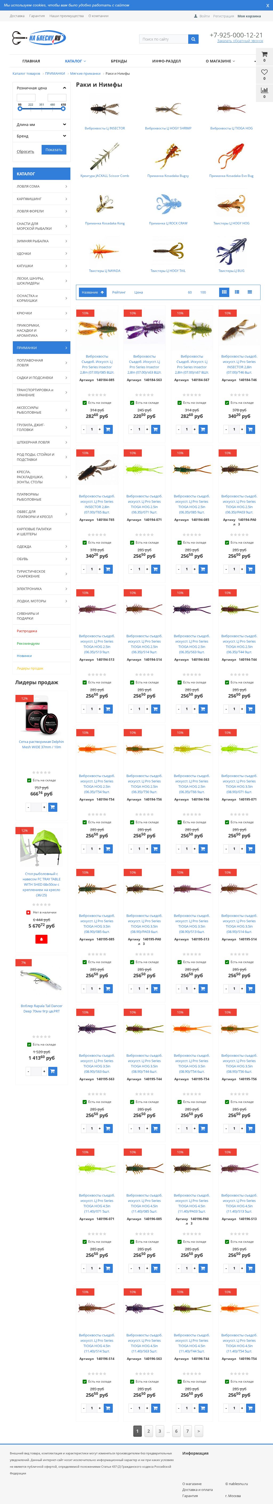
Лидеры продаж (30, 668)
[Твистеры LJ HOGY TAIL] (168, 251)
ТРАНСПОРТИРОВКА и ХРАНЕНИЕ (35, 392)
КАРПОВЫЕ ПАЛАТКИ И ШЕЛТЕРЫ (34, 531)
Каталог (73, 61)
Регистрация (223, 16)
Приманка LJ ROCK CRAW (168, 223)
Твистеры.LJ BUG (231, 270)
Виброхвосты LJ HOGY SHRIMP (168, 128)
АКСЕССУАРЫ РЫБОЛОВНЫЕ (29, 410)
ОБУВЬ (22, 558)
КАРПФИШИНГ (29, 198)
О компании (99, 15)
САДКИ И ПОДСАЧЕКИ (35, 377)
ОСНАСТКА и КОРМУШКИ (27, 298)
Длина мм (26, 124)
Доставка (17, 15)
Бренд (22, 135)
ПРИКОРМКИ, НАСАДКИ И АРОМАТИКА (28, 330)
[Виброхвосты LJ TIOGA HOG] (231, 109)
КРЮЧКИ (24, 313)
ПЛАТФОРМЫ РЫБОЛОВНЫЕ (29, 497)
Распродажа (27, 630)
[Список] (237, 292)
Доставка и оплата (197, 1489)
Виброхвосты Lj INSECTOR (105, 128)
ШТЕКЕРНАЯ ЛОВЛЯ (33, 442)
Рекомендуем (28, 643)
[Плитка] (224, 292)
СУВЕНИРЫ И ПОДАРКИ (28, 616)
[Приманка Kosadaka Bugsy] (168, 156)
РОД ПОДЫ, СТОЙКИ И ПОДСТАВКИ (35, 457)
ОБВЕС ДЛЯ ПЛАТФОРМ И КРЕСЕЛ (35, 514)
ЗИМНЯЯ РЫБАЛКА (33, 241)
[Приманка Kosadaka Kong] (105, 204)
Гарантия (37, 15)
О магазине (218, 61)
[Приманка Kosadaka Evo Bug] (231, 156)
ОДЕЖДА (24, 546)
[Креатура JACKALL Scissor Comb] (105, 156)
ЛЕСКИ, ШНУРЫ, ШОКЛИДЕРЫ (30, 281)
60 (190, 292)
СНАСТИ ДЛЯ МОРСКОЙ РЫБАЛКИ (34, 226)
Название (90, 292)
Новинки (24, 655)
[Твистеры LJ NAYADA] (105, 251)
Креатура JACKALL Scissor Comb (105, 175)
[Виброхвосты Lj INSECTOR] (105, 109)
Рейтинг (119, 292)
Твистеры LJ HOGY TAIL (168, 270)
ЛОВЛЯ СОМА (28, 186)
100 (203, 292)
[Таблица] (250, 292)
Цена (138, 292)
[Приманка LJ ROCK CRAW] (168, 204)
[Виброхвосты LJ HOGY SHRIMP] (168, 109)
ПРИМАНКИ (27, 347)
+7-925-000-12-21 (236, 34)
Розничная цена (32, 87)
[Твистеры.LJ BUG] (231, 251)
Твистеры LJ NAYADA (105, 270)
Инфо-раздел (166, 61)
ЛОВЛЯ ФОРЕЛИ (30, 211)
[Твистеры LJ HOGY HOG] (231, 204)
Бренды (119, 61)
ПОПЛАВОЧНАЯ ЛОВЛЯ (30, 363)
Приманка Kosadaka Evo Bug (231, 175)
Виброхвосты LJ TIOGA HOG (231, 128)
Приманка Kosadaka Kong (105, 223)
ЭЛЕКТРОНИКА (29, 588)
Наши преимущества (67, 15)
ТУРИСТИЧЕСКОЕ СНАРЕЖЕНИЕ (31, 574)
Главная (31, 61)
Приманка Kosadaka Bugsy (168, 175)
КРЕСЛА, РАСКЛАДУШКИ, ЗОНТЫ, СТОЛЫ (30, 476)
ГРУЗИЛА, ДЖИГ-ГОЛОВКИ (31, 427)
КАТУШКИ (25, 265)
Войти (205, 16)
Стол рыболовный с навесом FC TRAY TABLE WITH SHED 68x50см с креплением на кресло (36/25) (42, 884)
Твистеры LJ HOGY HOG (232, 223)
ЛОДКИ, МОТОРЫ (31, 601)
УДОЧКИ (24, 253)
